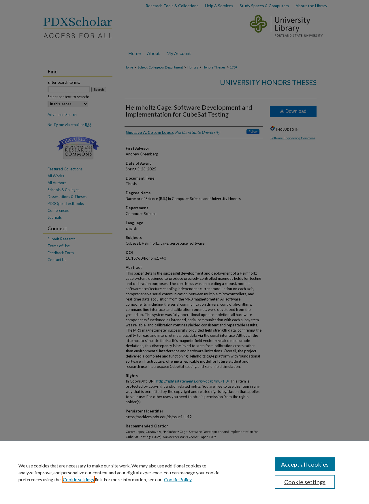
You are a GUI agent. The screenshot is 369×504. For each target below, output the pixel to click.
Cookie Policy (178, 479)
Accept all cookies (305, 464)
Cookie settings (78, 479)
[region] (184, 472)
